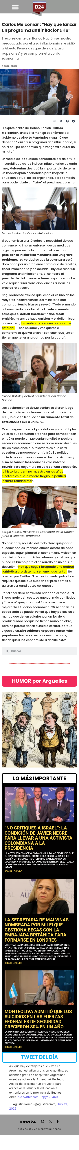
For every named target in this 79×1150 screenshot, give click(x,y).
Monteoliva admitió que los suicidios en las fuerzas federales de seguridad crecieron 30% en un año (38, 1019)
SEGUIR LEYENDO (13, 871)
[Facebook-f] (57, 1121)
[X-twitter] (50, 1121)
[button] (15, 7)
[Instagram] (42, 1121)
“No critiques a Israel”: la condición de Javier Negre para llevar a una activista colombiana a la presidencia (38, 838)
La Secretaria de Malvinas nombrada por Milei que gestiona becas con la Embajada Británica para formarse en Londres (37, 930)
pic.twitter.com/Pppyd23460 (38, 1097)
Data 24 (28, 1122)
